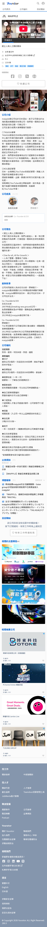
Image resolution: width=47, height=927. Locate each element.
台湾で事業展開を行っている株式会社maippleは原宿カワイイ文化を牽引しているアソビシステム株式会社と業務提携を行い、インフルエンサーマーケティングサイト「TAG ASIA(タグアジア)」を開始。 (23, 507)
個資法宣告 (7, 908)
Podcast (5, 817)
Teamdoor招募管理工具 (34, 792)
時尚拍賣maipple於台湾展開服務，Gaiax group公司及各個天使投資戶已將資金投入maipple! (21, 487)
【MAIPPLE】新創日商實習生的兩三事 (22, 473)
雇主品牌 (6, 792)
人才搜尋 (27, 787)
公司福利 (23, 9)
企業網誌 (27, 813)
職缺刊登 (6, 787)
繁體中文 (6, 883)
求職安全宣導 (7, 898)
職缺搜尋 (6, 774)
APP (11, 66)
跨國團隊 (30, 66)
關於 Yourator (8, 831)
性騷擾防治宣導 (8, 839)
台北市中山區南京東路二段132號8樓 (19, 55)
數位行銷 (23, 66)
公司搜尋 (27, 809)
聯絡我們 (27, 831)
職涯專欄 (6, 813)
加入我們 (6, 835)
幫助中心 (27, 835)
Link (4, 633)
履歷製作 (6, 809)
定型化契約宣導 (8, 912)
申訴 (35, 835)
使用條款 (6, 903)
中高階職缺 (28, 774)
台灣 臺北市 (9, 51)
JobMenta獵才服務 (10, 796)
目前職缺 (41, 9)
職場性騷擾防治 (30, 839)
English (5, 887)
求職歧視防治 (7, 843)
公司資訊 (6, 9)
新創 (16, 66)
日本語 (5, 891)
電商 (7, 66)
